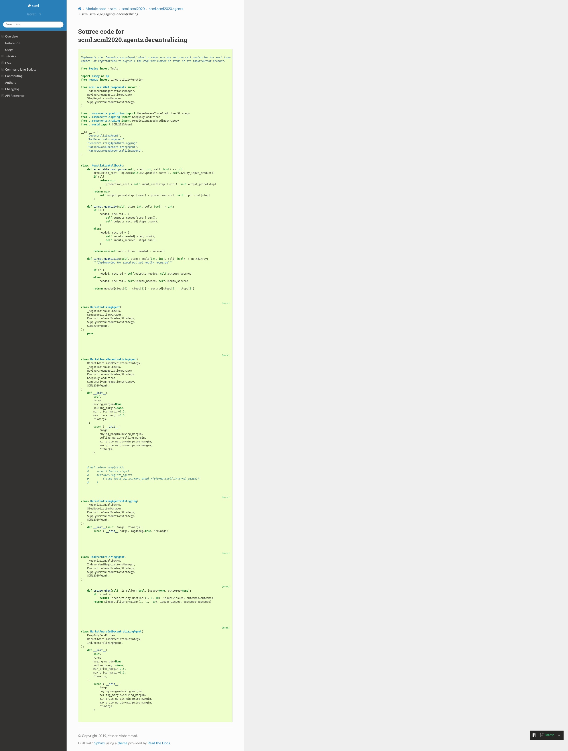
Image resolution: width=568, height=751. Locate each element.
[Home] (79, 9)
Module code (96, 9)
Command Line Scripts (20, 69)
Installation (12, 43)
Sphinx (99, 743)
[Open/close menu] (2, 37)
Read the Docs (159, 743)
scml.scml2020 (133, 9)
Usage (9, 50)
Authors (10, 82)
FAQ (8, 63)
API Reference (14, 95)
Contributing (13, 76)
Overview (11, 36)
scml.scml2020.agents (166, 9)
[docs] (226, 303)
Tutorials (10, 56)
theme (122, 743)
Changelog (12, 89)
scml (35, 6)
